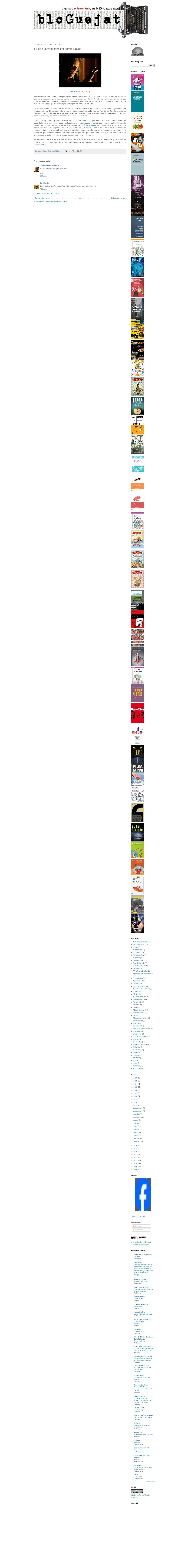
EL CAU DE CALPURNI (142, 1347)
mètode (136, 1052)
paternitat (136, 1058)
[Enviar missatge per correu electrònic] (66, 151)
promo (135, 1060)
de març (136, 1135)
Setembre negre (139, 1410)
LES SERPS (138, 1477)
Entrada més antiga (118, 198)
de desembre (138, 1108)
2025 (136, 1081)
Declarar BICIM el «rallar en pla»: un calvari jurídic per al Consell (143, 1389)
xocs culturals (138, 1068)
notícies (136, 1055)
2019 (136, 1099)
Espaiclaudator (139, 1297)
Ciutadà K (137, 1329)
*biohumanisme (138, 944)
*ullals (135, 1015)
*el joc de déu (138, 955)
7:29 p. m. (43, 189)
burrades (136, 1026)
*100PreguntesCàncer (141, 942)
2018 (136, 1102)
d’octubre (136, 1114)
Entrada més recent (41, 198)
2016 (136, 1145)
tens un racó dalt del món (143, 1415)
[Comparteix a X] (75, 151)
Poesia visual (139, 1375)
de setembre (137, 1117)
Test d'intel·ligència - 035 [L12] (143, 1434)
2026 (136, 1078)
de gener (136, 1141)
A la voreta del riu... (140, 1341)
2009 (136, 1166)
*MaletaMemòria (139, 999)
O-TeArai (137, 1423)
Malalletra (136, 1047)
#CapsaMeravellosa (140, 1018)
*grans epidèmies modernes (143, 974)
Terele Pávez (75, 92)
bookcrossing (138, 1021)
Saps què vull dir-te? (141, 1448)
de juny (136, 1126)
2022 (136, 1090)
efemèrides (137, 1034)
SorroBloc (137, 1465)
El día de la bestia (88, 125)
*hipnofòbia (137, 981)
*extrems (136, 968)
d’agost (136, 1120)
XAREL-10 (138, 1433)
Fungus (136, 1450)
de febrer (136, 1138)
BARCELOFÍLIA (140, 1396)
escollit (135, 1039)
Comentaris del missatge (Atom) (56, 202)
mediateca (137, 1050)
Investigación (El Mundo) (142, 1242)
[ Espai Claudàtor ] (141, 1304)
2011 (136, 1160)
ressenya (136, 1066)
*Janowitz (136, 983)
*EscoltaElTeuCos (139, 966)
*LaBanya (136, 991)
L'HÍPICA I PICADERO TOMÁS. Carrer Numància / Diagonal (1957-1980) (143, 1400)
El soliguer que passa (140, 1281)
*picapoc (136, 1005)
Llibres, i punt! (139, 1408)
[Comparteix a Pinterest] (80, 151)
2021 (136, 1093)
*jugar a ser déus (139, 986)
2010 (136, 1163)
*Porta (135, 1007)
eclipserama (137, 1031)
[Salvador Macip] (143, 1210)
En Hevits (137, 1256)
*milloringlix (137, 1002)
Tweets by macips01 (138, 1216)
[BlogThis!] (73, 151)
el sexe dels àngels (140, 1037)
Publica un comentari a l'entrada (48, 193)
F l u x (136, 1475)
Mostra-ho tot (151, 1481)
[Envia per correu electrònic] (70, 151)
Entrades (137, 1226)
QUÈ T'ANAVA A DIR (141, 1287)
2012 (136, 1157)
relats (135, 1063)
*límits (135, 994)
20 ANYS (137, 1323)
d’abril (135, 1132)
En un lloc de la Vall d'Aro (143, 1255)
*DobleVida (137, 952)
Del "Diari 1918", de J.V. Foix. (143, 1417)
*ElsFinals (136, 960)
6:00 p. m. (43, 176)
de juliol (136, 1123)
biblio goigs (138, 1262)
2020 (136, 1096)
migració (136, 1459)
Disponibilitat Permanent (143, 1356)
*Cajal (135, 947)
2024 (136, 1084)
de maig (136, 1129)
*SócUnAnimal (138, 1013)
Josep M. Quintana (141, 1385)
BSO (134, 1023)
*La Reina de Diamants (141, 989)
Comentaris (138, 1230)
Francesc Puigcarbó (47, 166)
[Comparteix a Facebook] (78, 151)
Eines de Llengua (140, 1280)
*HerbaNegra (138, 978)
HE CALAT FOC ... (140, 1331)
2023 (136, 1087)
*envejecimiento (139, 963)
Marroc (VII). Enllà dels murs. (143, 1314)
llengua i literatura (139, 1044)
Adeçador (137, 1442)
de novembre (138, 1111)
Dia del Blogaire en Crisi (141, 1029)
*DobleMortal (138, 950)
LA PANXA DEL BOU (141, 1366)
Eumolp (137, 1440)
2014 (136, 1151)
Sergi (42, 183)
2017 (136, 1105)
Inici (79, 198)
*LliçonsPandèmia (139, 997)
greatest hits (137, 1042)
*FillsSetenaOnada (140, 971)
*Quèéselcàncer (139, 1010)
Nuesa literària (139, 1312)
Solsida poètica (138, 1298)
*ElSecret (136, 958)
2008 (136, 1170)
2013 (136, 1154)
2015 (136, 1148)
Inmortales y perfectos (141, 1245)
